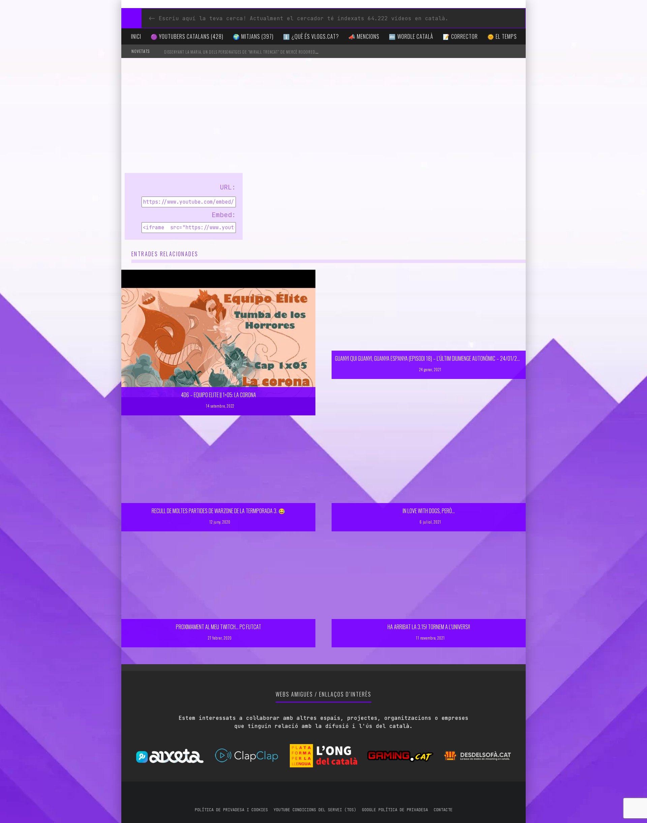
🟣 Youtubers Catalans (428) (187, 36)
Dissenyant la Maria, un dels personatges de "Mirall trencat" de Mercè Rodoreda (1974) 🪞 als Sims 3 (258, 52)
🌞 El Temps (502, 36)
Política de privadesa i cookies (231, 810)
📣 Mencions (363, 36)
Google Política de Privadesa (395, 810)
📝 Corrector (460, 36)
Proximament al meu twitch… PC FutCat (218, 627)
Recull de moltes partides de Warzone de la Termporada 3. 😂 (218, 511)
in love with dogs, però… (429, 511)
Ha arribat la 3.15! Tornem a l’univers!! (429, 627)
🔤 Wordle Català (411, 36)
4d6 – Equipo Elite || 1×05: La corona (218, 395)
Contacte (443, 810)
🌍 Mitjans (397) (253, 36)
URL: (228, 187)
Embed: (224, 214)
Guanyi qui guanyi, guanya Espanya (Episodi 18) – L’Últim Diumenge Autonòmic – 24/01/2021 (429, 358)
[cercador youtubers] (131, 18)
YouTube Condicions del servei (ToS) (315, 810)
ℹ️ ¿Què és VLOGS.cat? (311, 36)
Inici (136, 36)
